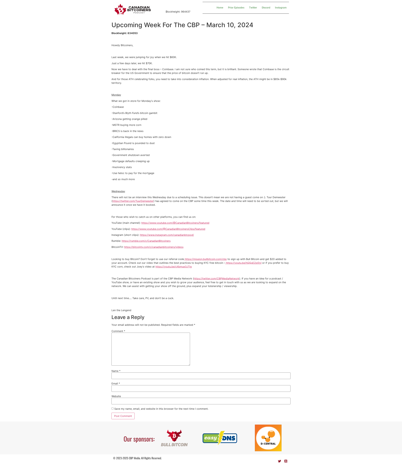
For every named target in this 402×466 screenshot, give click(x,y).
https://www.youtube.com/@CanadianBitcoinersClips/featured (168, 228)
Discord (266, 7)
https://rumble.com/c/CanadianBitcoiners (146, 240)
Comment (118, 331)
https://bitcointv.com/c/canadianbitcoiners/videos (153, 247)
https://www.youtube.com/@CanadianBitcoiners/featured (175, 222)
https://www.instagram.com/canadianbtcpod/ (167, 234)
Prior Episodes (236, 7)
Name (115, 371)
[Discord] (286, 461)
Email (115, 383)
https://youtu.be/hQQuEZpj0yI (243, 262)
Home (220, 7)
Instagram (281, 7)
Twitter (253, 7)
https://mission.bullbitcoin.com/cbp (205, 259)
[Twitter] (279, 461)
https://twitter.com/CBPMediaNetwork (216, 278)
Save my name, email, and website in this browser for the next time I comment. (161, 408)
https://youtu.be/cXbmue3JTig (173, 266)
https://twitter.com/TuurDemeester (133, 201)
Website (116, 396)
